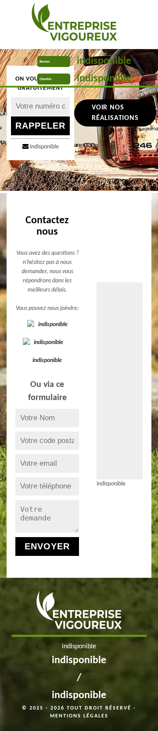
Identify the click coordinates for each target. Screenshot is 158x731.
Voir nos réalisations (115, 113)
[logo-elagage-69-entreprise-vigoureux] (74, 24)
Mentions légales (79, 716)
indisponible (104, 61)
